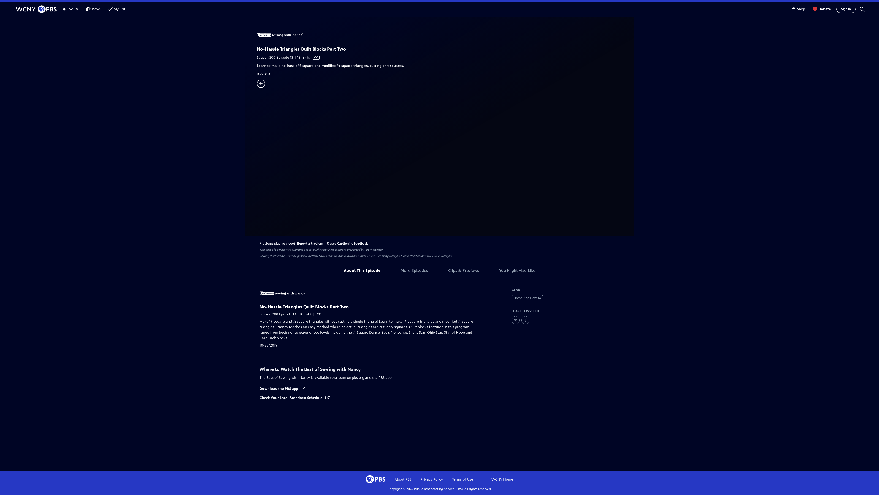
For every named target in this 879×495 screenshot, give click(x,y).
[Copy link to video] (525, 320)
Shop (801, 9)
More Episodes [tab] (414, 270)
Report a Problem (310, 243)
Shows (95, 9)
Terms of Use (462, 479)
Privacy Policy (432, 479)
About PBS (403, 479)
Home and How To (527, 298)
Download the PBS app (279, 388)
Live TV (72, 9)
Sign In (846, 9)
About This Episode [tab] (362, 270)
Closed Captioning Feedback (347, 243)
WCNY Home (502, 479)
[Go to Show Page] (445, 35)
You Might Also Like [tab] (517, 270)
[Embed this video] (516, 320)
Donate (824, 9)
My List (119, 9)
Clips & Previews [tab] (463, 270)
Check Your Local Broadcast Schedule (291, 398)
